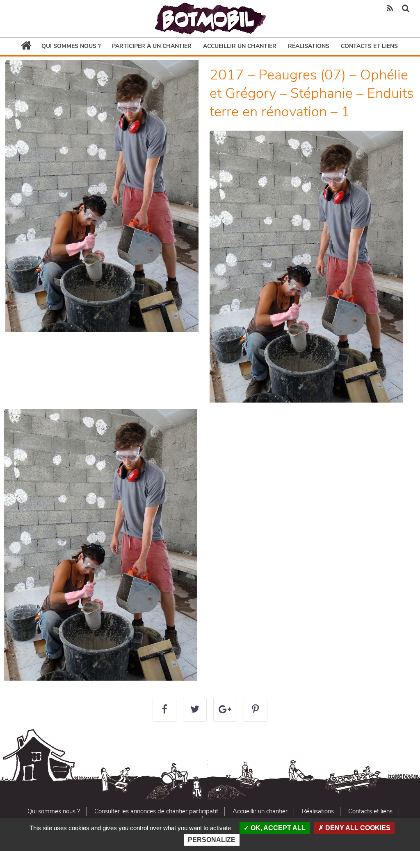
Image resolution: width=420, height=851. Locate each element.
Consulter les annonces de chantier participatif (156, 811)
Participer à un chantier (152, 46)
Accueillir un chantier (239, 46)
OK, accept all (277, 827)
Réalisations (308, 46)
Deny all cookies (357, 827)
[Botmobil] (210, 18)
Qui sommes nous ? (70, 46)
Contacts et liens (369, 46)
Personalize (211, 839)
